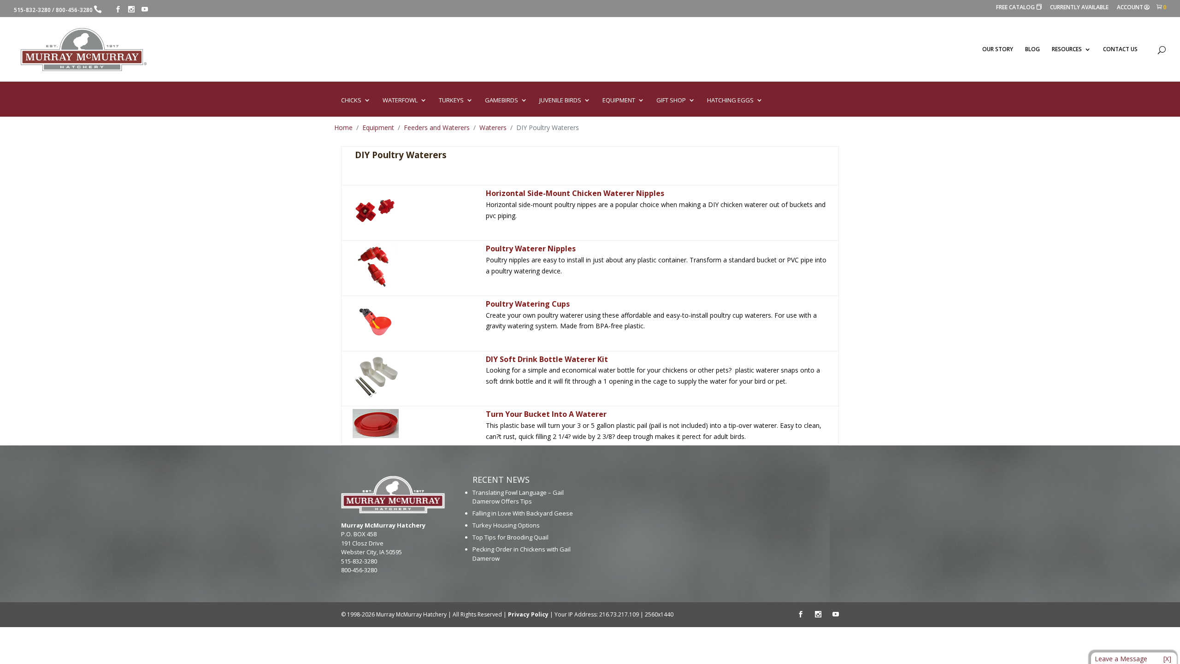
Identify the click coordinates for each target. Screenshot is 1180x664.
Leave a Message (1121, 658)
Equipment (378, 127)
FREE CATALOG (1019, 7)
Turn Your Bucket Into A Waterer (546, 414)
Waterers (493, 127)
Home (343, 127)
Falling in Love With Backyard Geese (522, 513)
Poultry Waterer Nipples (531, 248)
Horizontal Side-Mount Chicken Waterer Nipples (575, 193)
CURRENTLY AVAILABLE (1079, 8)
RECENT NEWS (501, 479)
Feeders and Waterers (437, 127)
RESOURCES (1067, 49)
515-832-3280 (32, 10)
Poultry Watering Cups (528, 304)
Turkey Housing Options (506, 525)
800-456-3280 (74, 10)
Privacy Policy (528, 614)
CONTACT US (1120, 49)
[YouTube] (145, 9)
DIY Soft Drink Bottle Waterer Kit (547, 359)
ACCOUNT (1130, 8)
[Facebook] (118, 9)
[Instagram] (131, 9)
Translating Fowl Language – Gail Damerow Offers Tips (518, 497)
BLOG (1032, 49)
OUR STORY (997, 49)
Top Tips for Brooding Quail (510, 537)
